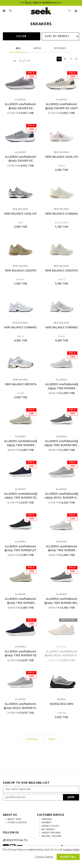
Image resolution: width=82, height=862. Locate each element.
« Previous (32, 739)
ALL (18, 48)
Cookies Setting (44, 857)
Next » (52, 739)
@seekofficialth (15, 840)
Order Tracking (51, 832)
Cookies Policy (71, 850)
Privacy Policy (50, 826)
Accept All (68, 857)
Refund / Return (51, 836)
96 (76, 59)
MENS (37, 48)
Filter (22, 36)
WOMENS (60, 48)
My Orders (48, 829)
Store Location (17, 822)
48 (65, 59)
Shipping (47, 819)
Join (71, 797)
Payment (47, 822)
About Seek (14, 819)
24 (59, 59)
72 (70, 59)
